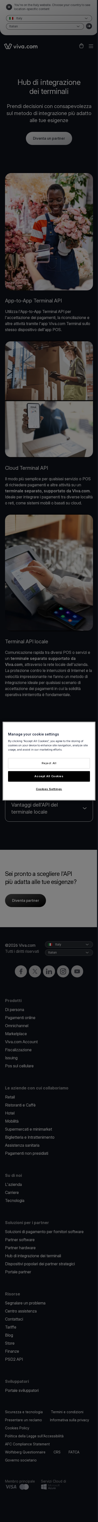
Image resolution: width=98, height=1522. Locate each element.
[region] (49, 761)
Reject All (49, 763)
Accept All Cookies (48, 776)
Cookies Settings (49, 789)
